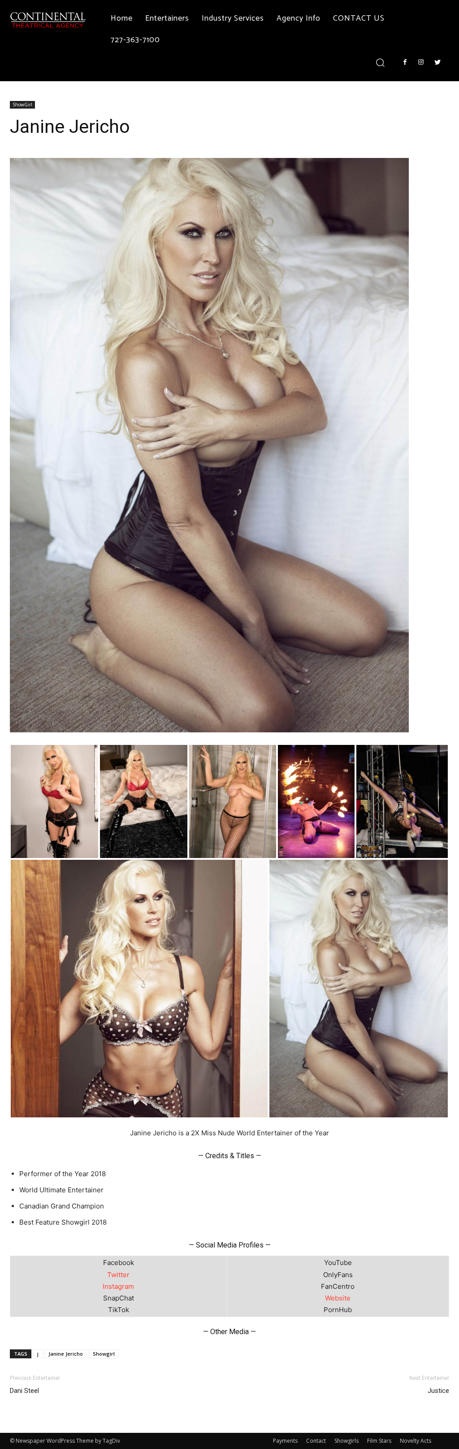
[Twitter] (437, 62)
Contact (316, 1441)
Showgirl (104, 1353)
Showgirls (346, 1441)
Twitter (118, 1274)
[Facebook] (405, 62)
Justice (438, 1391)
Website (338, 1298)
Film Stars (379, 1441)
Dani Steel (24, 1391)
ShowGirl (22, 104)
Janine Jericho (65, 1353)
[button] (380, 62)
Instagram (118, 1286)
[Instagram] (421, 62)
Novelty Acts (415, 1441)
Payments (285, 1441)
